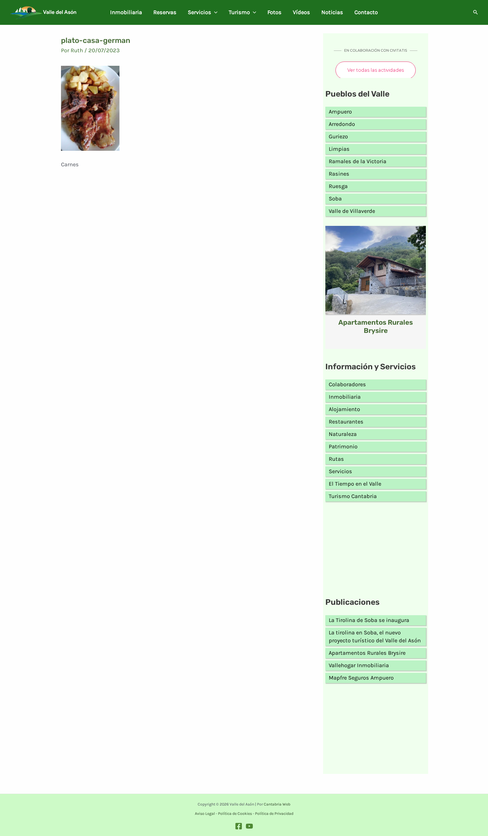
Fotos (274, 12)
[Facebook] (238, 826)
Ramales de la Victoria (357, 161)
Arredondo (342, 124)
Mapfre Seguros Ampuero (361, 678)
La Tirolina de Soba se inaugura (369, 620)
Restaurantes (346, 421)
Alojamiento (344, 409)
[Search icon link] (475, 13)
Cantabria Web (277, 804)
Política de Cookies (235, 813)
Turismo (239, 12)
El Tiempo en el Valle (355, 484)
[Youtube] (249, 826)
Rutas (336, 459)
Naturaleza (343, 434)
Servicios (199, 12)
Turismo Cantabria (353, 496)
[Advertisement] (375, 550)
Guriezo (338, 136)
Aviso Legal (205, 813)
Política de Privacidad (274, 813)
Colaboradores (347, 384)
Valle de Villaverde (352, 211)
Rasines (339, 174)
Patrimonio (343, 446)
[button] (214, 12)
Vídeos (301, 12)
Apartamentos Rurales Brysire (375, 326)
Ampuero (340, 111)
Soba (335, 198)
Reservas (165, 12)
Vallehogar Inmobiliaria (359, 665)
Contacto (366, 12)
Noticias (332, 12)
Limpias (339, 149)
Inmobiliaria (126, 12)
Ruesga (338, 186)
